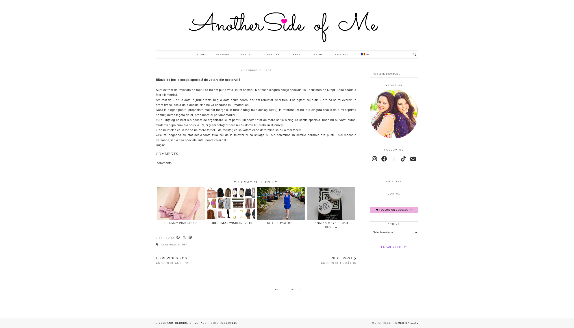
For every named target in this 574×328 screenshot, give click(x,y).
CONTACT (342, 54)
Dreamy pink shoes (181, 223)
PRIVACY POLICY (394, 247)
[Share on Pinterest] (190, 238)
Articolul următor (338, 261)
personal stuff (174, 244)
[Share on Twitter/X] (184, 238)
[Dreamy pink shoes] (181, 203)
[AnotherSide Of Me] (287, 25)
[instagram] (374, 159)
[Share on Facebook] (178, 238)
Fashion (222, 54)
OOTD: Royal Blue (281, 223)
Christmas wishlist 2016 (231, 223)
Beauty (246, 54)
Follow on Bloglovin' (395, 210)
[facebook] (384, 159)
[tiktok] (403, 159)
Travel (297, 54)
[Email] (413, 159)
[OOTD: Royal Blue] (281, 203)
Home (201, 54)
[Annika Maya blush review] (331, 203)
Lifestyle (272, 54)
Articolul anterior (174, 261)
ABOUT (319, 54)
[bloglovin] (393, 159)
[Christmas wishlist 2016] (231, 203)
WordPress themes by (395, 323)
